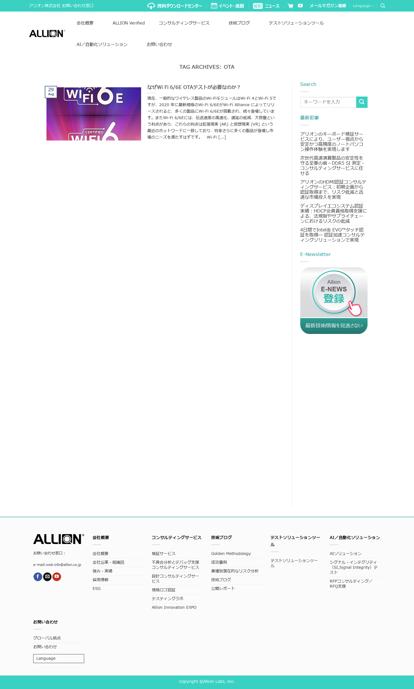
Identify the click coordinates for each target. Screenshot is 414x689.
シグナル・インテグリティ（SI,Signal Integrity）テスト (354, 567)
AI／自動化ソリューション (102, 44)
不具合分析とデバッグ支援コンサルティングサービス (175, 564)
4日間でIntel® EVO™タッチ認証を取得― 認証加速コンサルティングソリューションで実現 (332, 235)
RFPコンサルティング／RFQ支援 (351, 583)
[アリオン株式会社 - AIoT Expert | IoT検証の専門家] (47, 33)
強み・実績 (102, 571)
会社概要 (85, 23)
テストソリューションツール (296, 23)
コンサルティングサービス (184, 23)
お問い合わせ (159, 44)
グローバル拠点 (47, 638)
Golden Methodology (231, 554)
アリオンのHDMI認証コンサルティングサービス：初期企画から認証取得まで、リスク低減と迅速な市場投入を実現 (333, 190)
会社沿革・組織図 (108, 562)
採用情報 (100, 580)
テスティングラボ (167, 599)
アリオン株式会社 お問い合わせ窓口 (61, 6)
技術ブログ (239, 23)
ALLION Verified (129, 23)
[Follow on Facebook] (38, 576)
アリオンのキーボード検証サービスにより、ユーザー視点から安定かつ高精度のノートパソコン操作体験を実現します (331, 142)
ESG (97, 589)
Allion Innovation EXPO (174, 607)
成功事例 (219, 562)
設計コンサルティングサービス (175, 578)
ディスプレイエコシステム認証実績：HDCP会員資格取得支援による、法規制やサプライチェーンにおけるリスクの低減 (333, 214)
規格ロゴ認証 (163, 590)
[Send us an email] (47, 576)
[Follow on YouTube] (300, 6)
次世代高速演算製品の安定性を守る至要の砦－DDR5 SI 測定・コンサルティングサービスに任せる (332, 166)
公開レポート (223, 589)
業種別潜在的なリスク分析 (235, 571)
